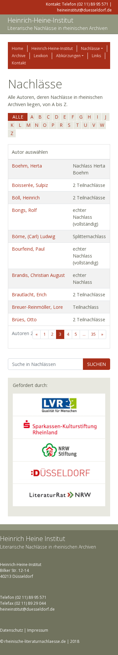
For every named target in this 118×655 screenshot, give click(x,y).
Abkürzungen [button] (68, 55)
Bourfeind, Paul (28, 249)
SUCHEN (96, 364)
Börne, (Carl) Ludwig (33, 236)
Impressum (37, 630)
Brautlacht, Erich (29, 294)
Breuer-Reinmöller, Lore (37, 307)
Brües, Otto (24, 319)
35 (93, 334)
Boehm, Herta (27, 166)
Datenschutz (11, 630)
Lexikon (41, 55)
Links (96, 55)
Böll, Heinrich (26, 197)
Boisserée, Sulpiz (30, 185)
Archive (19, 55)
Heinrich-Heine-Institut (40, 20)
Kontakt (19, 63)
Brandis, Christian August (38, 275)
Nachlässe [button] (90, 48)
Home (17, 48)
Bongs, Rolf (24, 210)
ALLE (17, 117)
